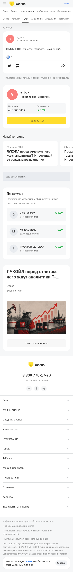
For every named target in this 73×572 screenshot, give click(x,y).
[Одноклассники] (36, 388)
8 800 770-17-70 (36, 375)
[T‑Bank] (18, 4)
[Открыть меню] (5, 4)
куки (29, 561)
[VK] (29, 388)
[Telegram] (44, 388)
